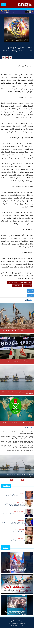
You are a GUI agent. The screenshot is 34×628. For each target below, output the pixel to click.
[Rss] (13, 625)
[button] (3, 29)
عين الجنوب (19, 621)
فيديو (6, 548)
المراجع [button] (30, 296)
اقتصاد (31, 56)
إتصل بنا (12, 621)
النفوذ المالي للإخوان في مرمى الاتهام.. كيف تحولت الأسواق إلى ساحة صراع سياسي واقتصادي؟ (17, 475)
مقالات (6, 486)
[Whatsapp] (15, 625)
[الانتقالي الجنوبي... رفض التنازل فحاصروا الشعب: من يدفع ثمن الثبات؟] (10, 57)
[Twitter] (20, 625)
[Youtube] (18, 625)
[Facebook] (22, 625)
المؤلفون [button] (30, 291)
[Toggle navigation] (3, 4)
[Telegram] (17, 625)
